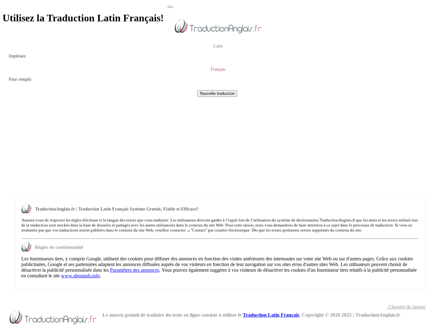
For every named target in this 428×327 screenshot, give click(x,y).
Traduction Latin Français (271, 315)
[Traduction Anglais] (218, 34)
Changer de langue (406, 306)
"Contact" (199, 230)
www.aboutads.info (80, 275)
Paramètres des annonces (134, 270)
